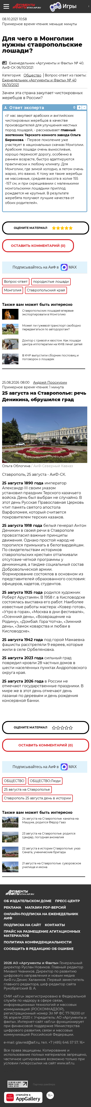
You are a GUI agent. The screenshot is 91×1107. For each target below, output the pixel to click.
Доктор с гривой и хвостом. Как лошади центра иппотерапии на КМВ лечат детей (52, 342)
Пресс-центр (67, 901)
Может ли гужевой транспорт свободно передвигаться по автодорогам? (51, 327)
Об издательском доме (27, 901)
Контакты (55, 925)
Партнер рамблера (44, 1084)
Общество (32, 75)
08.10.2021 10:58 (14, 19)
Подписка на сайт (22, 925)
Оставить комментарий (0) (38, 246)
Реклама (12, 907)
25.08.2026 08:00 (15, 382)
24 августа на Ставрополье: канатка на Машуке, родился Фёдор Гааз (50, 820)
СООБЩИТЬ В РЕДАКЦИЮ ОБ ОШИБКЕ (39, 949)
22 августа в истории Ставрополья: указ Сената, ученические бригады (51, 850)
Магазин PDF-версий (45, 907)
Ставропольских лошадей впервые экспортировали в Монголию (48, 312)
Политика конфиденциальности (38, 942)
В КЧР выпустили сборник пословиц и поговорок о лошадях (50, 357)
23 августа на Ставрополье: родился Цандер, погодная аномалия (48, 835)
